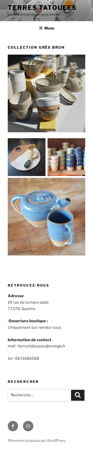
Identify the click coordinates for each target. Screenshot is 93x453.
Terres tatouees (42, 7)
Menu (49, 28)
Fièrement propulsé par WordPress (36, 440)
